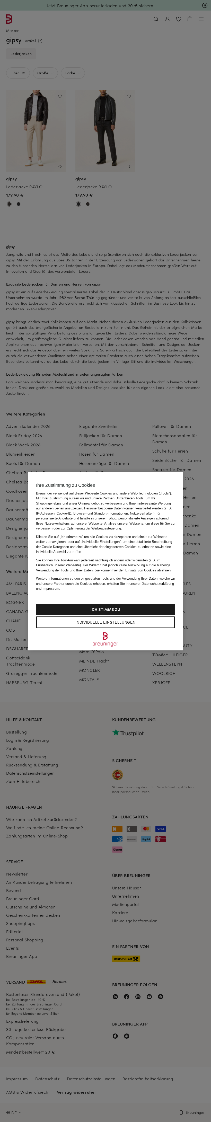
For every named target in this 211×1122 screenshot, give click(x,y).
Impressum (50, 588)
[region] (105, 561)
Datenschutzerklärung (158, 584)
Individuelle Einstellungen (105, 622)
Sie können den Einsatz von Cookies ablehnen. (133, 570)
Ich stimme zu (105, 609)
